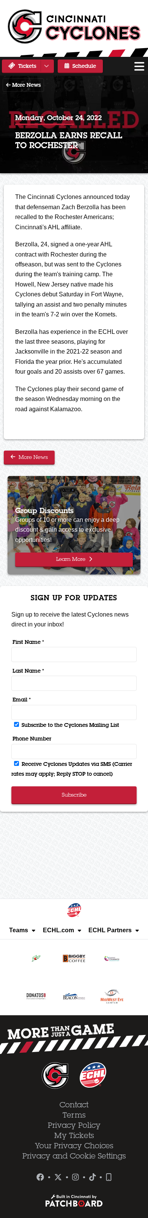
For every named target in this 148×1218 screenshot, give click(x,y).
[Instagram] (75, 1177)
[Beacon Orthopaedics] (74, 996)
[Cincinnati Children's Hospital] (112, 958)
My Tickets (74, 1135)
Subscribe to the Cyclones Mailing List (69, 725)
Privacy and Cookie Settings (74, 1155)
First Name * (28, 642)
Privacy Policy (74, 1125)
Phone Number (32, 738)
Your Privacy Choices (74, 1145)
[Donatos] (36, 996)
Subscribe (74, 794)
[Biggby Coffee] (74, 958)
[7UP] (36, 958)
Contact (74, 1104)
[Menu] (139, 66)
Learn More (71, 559)
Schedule (83, 66)
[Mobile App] (109, 1177)
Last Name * (28, 670)
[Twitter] (58, 1177)
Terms (74, 1114)
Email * (22, 699)
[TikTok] (92, 1177)
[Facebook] (40, 1177)
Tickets (26, 66)
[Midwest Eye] (112, 996)
